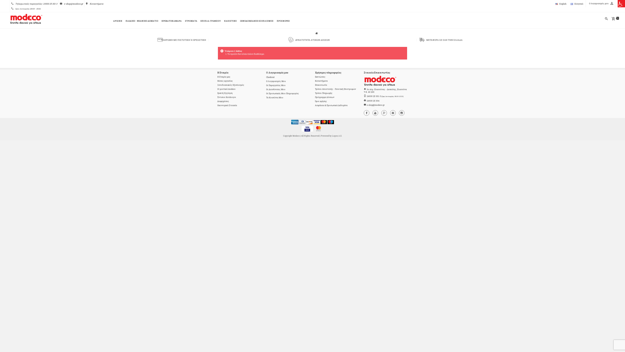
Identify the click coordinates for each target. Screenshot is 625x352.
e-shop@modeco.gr (73, 3)
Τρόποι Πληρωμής (323, 93)
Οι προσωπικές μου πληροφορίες (282, 93)
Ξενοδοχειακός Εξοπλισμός (230, 85)
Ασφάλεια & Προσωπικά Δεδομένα (331, 105)
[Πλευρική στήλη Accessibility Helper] (621, 3)
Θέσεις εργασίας (225, 81)
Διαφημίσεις (223, 101)
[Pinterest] (393, 113)
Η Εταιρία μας (223, 76)
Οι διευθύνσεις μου (275, 89)
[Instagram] (401, 113)
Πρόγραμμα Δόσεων (324, 97)
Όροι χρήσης (321, 101)
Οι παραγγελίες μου (275, 85)
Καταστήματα (96, 3)
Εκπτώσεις (320, 76)
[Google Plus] (384, 113)
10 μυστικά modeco (226, 89)
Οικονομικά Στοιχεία (227, 105)
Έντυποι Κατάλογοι (226, 97)
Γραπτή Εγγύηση (225, 93)
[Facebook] (366, 113)
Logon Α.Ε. (337, 135)
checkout (270, 77)
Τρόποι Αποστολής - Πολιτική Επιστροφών (335, 89)
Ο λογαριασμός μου (276, 81)
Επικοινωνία (321, 85)
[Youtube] (375, 113)
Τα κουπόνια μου (274, 97)
